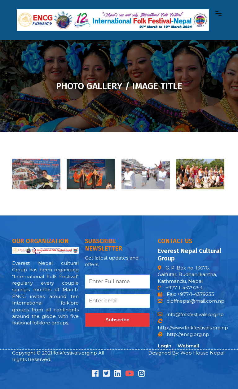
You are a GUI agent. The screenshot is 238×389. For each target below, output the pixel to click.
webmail (188, 346)
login (164, 346)
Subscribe (118, 320)
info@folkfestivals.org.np (195, 314)
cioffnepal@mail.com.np (194, 301)
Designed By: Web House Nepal (186, 353)
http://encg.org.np (187, 334)
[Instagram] (142, 375)
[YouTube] (129, 375)
